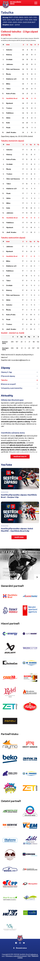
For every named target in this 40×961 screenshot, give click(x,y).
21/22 (10, 22)
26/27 (33, 22)
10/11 (30, 17)
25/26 (29, 22)
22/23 (15, 22)
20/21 (5, 22)
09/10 (26, 17)
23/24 (20, 22)
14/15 (13, 20)
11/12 (35, 17)
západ (11, 25)
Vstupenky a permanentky (11, 388)
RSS (29, 956)
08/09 (21, 17)
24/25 (25, 22)
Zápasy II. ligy (6, 372)
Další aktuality (20, 456)
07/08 (16, 17)
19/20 (35, 20)
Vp (31, 45)
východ (17, 25)
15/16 (17, 20)
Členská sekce (21, 948)
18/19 (30, 20)
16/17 (21, 20)
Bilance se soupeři (8, 384)
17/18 (26, 20)
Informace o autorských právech (16, 956)
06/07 (11, 17)
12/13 (4, 20)
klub (8, 45)
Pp (39, 45)
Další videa (19, 537)
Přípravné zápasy (8, 376)
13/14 (8, 20)
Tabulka (4, 380)
